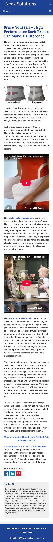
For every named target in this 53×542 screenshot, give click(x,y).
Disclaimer (26, 528)
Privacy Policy (40, 528)
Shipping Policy (26, 532)
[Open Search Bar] (49, 3)
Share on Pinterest (18, 473)
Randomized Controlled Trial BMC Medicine (26, 446)
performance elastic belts (20, 318)
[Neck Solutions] (20, 3)
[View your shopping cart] (49, 11)
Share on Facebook (6, 473)
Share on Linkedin (12, 473)
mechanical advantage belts (21, 218)
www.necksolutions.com (33, 538)
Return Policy (13, 528)
